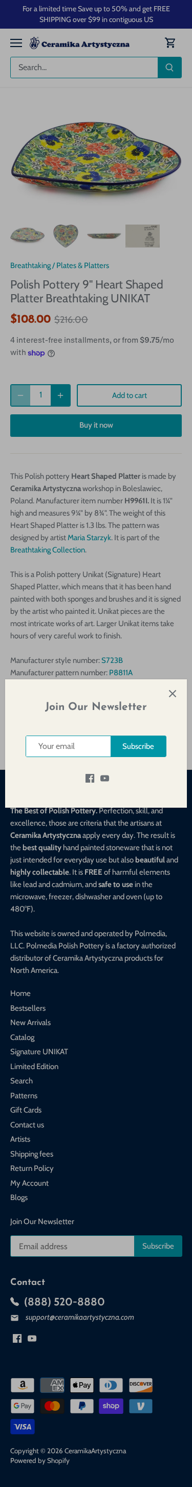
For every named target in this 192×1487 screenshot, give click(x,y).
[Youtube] (104, 777)
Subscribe (138, 746)
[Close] (172, 693)
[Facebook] (90, 777)
